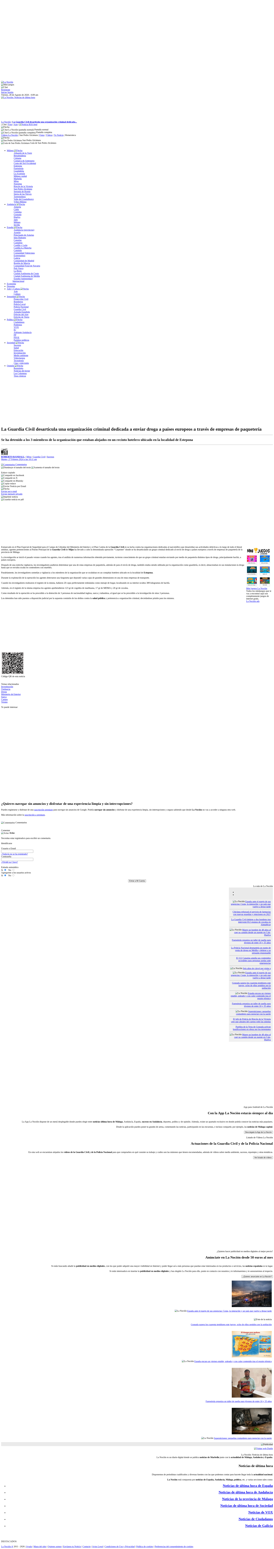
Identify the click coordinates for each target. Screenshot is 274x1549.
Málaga (10, 150)
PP (15, 335)
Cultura (17, 294)
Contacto (86, 1546)
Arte (16, 291)
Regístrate (5, 90)
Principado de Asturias (24, 235)
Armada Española (22, 312)
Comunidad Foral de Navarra (27, 266)
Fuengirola (18, 168)
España (10, 227)
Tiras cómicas (20, 376)
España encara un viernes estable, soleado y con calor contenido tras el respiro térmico (251, 996)
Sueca (4, 697)
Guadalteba (19, 171)
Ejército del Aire (21, 314)
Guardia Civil (20, 309)
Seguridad (12, 296)
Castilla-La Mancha (22, 248)
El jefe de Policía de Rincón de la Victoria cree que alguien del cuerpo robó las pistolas (251, 1020)
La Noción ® (7, 1546)
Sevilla (17, 225)
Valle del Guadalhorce (24, 199)
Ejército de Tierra (21, 317)
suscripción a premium (35, 815)
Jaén (16, 219)
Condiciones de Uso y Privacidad (120, 1546)
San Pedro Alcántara (28, 135)
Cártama (17, 158)
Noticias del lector (22, 371)
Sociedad (11, 342)
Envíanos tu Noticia (72, 1546)
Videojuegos (19, 358)
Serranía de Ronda (22, 191)
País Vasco (18, 268)
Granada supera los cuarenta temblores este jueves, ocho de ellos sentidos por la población (251, 985)
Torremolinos (20, 196)
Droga (4, 692)
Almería (17, 207)
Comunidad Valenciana (24, 253)
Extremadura (19, 255)
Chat (4, 124)
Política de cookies (144, 1546)
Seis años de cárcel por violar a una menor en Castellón (257, 969)
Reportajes (18, 368)
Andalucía (12, 204)
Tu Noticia (59, 135)
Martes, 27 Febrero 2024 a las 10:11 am (19, 459)
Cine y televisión (21, 363)
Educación (18, 350)
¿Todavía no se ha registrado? (14, 854)
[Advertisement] (86, 21)
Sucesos (17, 345)
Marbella (18, 178)
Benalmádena (20, 155)
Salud (16, 348)
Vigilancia (5, 689)
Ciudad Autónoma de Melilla (27, 276)
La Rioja (18, 271)
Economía (11, 284)
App (16, 124)
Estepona (18, 166)
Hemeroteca (70, 135)
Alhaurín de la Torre (23, 153)
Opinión (11, 365)
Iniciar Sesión (7, 92)
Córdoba (18, 212)
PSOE (16, 337)
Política (10, 319)
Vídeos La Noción (9, 135)
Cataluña (18, 250)
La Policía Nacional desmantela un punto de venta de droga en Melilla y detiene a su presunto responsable (251, 950)
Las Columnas (20, 373)
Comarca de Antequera (24, 161)
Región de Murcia (22, 263)
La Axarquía (19, 173)
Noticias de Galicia (259, 1526)
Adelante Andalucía (23, 332)
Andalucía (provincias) (24, 230)
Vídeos (49, 135)
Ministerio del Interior (11, 694)
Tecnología (19, 360)
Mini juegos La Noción (256, 588)
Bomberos (18, 301)
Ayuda (29, 1546)
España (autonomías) (23, 278)
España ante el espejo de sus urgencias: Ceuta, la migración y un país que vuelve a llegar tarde (251, 904)
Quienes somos (55, 1546)
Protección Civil (21, 299)
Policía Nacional (21, 307)
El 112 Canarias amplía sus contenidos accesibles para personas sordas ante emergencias (253, 960)
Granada (17, 214)
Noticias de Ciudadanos (256, 1519)
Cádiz (16, 209)
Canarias (18, 240)
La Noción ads (252, 601)
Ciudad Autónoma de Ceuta (26, 273)
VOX (16, 327)
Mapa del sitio (40, 1546)
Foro (10, 124)
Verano (4, 702)
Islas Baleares (20, 237)
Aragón (17, 232)
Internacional (18, 281)
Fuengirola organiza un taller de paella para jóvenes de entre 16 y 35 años (251, 941)
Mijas (16, 181)
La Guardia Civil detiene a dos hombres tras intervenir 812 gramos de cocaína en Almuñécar (251, 922)
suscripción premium (43, 810)
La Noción (6, 122)
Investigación (20, 353)
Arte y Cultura (13, 289)
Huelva (17, 217)
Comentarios (21, 464)
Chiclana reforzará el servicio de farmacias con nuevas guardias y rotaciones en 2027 (252, 913)
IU (15, 330)
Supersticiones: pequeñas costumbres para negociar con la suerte (253, 1012)
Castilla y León (20, 245)
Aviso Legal (97, 1546)
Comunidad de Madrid (24, 260)
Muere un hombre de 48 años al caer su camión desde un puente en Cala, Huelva (252, 932)
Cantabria (18, 243)
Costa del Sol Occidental (25, 163)
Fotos (41, 135)
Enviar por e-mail (9, 491)
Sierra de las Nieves (23, 194)
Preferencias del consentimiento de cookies (174, 1546)
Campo (4, 699)
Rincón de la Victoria (23, 186)
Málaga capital (20, 176)
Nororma (18, 184)
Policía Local (20, 304)
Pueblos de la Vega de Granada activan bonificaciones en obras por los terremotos (252, 1028)
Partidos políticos (21, 340)
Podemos (18, 324)
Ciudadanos (19, 322)
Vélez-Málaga (20, 202)
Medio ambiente (21, 355)
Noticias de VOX (260, 1512)
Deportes (11, 286)
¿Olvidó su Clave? (9, 862)
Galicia (17, 258)
